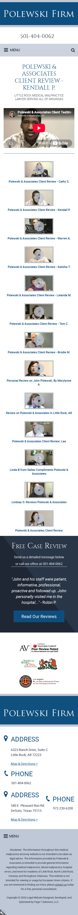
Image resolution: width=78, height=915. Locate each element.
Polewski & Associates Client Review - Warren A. (39, 238)
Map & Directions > (24, 764)
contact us (61, 884)
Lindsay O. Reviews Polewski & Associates (39, 502)
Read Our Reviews (39, 616)
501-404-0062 (37, 36)
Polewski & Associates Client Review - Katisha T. (39, 267)
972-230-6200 (63, 808)
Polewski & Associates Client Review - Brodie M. (39, 352)
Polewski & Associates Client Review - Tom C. (39, 324)
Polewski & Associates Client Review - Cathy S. (39, 181)
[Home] (39, 13)
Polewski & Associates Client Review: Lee (39, 441)
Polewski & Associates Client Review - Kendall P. (39, 210)
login (3, 912)
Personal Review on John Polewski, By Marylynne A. (39, 382)
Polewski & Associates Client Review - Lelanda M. (39, 295)
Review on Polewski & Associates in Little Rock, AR (39, 413)
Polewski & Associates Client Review (39, 530)
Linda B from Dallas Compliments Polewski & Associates (39, 472)
